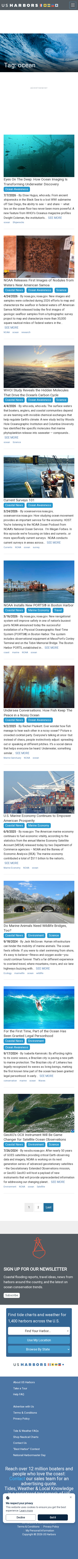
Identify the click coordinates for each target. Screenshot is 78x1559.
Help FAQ (18, 1394)
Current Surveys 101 (19, 500)
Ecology (8, 973)
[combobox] (39, 1331)
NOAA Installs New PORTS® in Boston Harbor (39, 605)
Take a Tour (20, 1388)
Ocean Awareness (16, 189)
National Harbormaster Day (29, 1455)
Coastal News (14, 290)
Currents (8, 547)
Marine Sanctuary (12, 758)
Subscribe (11, 1295)
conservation (10, 1080)
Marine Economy (38, 610)
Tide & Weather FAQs (26, 1431)
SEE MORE (55, 218)
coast (6, 652)
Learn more (26, 1510)
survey (36, 547)
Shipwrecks (18, 222)
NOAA (7, 332)
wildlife (39, 973)
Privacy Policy (21, 1418)
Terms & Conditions (25, 1412)
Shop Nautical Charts (25, 1437)
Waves (41, 1080)
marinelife (19, 973)
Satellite (41, 1186)
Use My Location (39, 1340)
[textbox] (39, 1331)
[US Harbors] (30, 5)
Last (48, 1207)
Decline (21, 1517)
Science (61, 290)
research (25, 332)
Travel (58, 610)
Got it (53, 1517)
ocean (7, 222)
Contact (17, 1478)
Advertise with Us (23, 1406)
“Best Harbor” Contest (26, 1449)
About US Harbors (24, 1382)
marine (15, 652)
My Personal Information (40, 1530)
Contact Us (20, 1443)
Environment (36, 935)
